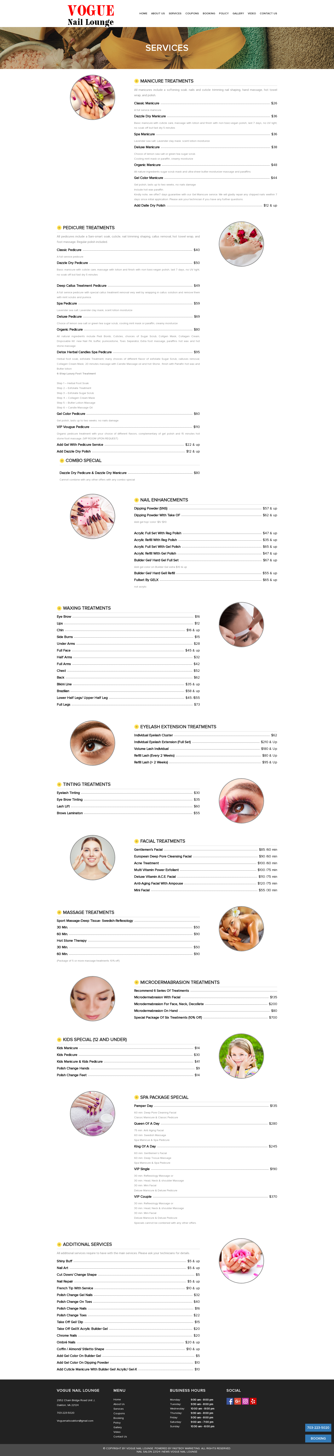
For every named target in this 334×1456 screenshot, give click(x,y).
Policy (224, 13)
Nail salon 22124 (148, 1451)
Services (175, 13)
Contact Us (268, 13)
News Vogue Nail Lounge (179, 1451)
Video (252, 13)
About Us (158, 13)
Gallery (238, 13)
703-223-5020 (318, 1428)
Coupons (192, 13)
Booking (209, 13)
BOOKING (318, 1438)
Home (143, 13)
